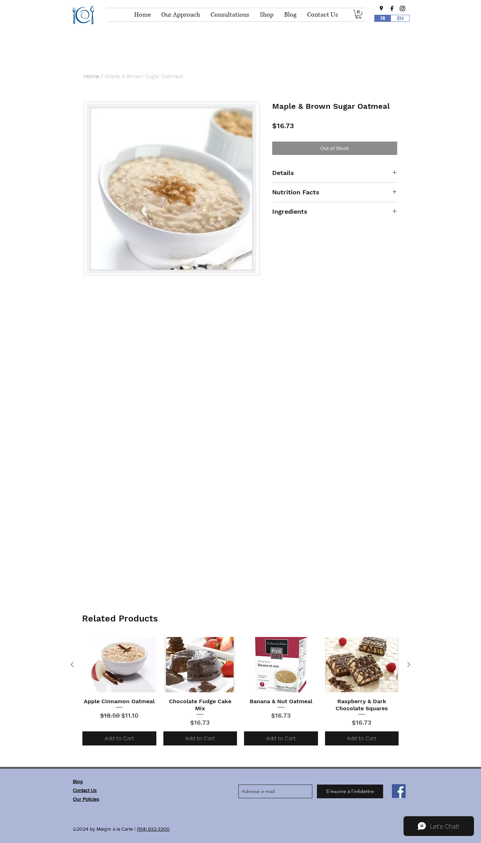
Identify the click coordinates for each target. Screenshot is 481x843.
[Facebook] (399, 791)
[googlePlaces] (381, 8)
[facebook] (391, 8)
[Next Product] (409, 664)
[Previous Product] (72, 664)
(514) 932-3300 (153, 829)
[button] (358, 14)
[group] (240, 691)
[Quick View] (119, 664)
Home (91, 76)
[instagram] (402, 8)
